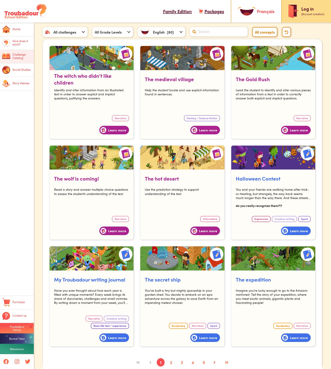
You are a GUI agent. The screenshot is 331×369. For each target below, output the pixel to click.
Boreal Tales (17, 338)
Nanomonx (17, 349)
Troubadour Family (17, 328)
